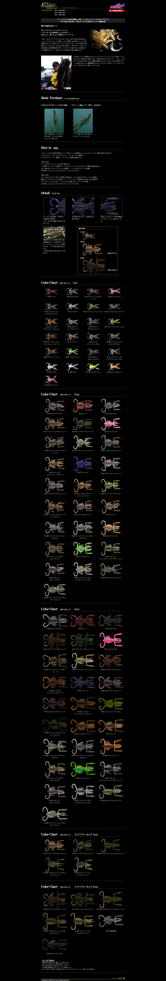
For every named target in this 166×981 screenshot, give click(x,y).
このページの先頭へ (117, 978)
